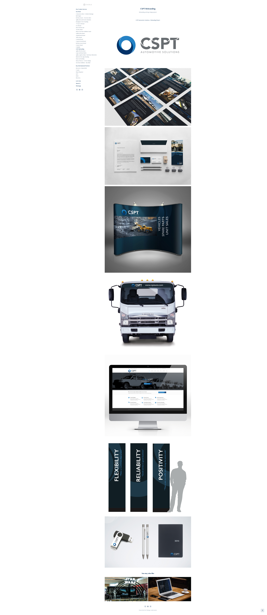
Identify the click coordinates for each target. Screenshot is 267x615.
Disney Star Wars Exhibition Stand (83, 31)
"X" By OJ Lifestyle (80, 23)
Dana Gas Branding (80, 59)
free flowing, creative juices (150, 610)
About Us (78, 83)
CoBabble (78, 47)
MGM (77, 76)
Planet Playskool (79, 72)
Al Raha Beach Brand (80, 35)
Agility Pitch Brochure (81, 51)
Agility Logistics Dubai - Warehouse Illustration (86, 55)
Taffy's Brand (79, 37)
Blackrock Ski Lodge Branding (82, 57)
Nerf (77, 74)
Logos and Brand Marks (81, 53)
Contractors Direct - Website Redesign (84, 14)
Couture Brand (79, 45)
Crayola (77, 70)
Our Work (78, 11)
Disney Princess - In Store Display (83, 60)
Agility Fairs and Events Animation (83, 20)
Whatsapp (78, 86)
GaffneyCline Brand (80, 33)
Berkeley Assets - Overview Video (83, 18)
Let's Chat (78, 81)
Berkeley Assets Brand (81, 43)
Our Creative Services (81, 9)
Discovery (78, 78)
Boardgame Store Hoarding (82, 21)
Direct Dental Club (80, 27)
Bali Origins (78, 16)
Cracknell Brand (79, 39)
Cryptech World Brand (81, 41)
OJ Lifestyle (78, 25)
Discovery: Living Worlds (81, 68)
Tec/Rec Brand (79, 29)
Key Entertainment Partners (83, 66)
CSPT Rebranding (80, 49)
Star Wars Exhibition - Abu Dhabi (83, 62)
